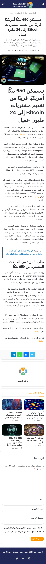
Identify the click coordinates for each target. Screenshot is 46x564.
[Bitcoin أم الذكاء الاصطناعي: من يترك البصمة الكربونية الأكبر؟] (12, 404)
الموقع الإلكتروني (37, 518)
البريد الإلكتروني (37, 509)
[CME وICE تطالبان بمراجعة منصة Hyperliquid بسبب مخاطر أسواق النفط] (12, 430)
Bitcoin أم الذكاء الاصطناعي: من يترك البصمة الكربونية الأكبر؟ (13, 415)
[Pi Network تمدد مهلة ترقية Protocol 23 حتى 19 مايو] (34, 430)
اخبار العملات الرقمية (18, 13)
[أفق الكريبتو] (23, 5)
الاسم (41, 499)
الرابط (37, 331)
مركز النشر (33, 50)
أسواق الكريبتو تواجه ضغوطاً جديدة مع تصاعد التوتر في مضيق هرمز (35, 415)
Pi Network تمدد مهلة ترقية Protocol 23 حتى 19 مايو (35, 440)
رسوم (36, 196)
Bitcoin (22, 134)
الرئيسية (31, 13)
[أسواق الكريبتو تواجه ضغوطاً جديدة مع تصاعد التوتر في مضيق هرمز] (34, 404)
